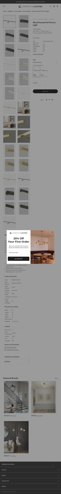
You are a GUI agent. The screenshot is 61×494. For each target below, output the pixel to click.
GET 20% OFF (18, 258)
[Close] (52, 232)
